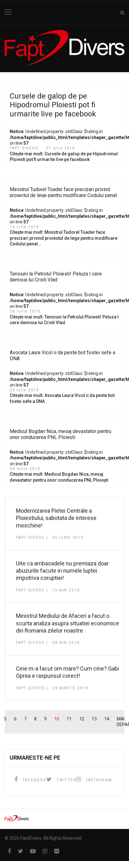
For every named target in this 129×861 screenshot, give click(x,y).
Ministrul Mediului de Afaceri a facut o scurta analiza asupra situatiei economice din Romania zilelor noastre (67, 623)
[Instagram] (45, 851)
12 (81, 718)
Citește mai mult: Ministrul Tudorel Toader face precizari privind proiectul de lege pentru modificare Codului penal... (63, 238)
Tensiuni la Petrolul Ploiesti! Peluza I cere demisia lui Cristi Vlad (56, 277)
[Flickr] (56, 851)
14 (106, 718)
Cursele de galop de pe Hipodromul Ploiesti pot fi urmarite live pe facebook (53, 105)
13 (94, 718)
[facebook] (9, 851)
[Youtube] (33, 851)
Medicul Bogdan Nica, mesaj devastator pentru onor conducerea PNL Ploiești (60, 434)
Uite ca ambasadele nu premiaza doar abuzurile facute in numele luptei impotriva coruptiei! (62, 570)
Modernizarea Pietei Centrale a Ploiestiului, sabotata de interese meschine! (56, 518)
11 (69, 718)
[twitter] (20, 851)
